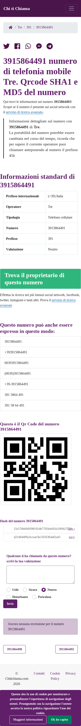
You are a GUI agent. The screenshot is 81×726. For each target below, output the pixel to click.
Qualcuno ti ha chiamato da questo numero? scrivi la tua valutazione (38, 558)
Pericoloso (44, 597)
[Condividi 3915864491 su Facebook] (17, 47)
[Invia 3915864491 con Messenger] (39, 47)
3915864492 (66, 649)
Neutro (52, 589)
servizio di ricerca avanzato (24, 112)
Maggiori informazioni (28, 719)
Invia (10, 603)
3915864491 (44, 27)
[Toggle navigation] (71, 8)
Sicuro (33, 589)
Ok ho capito (59, 719)
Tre (19, 27)
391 (29, 27)
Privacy (70, 673)
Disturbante (20, 597)
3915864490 (14, 649)
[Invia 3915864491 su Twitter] (28, 47)
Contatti (39, 673)
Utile (15, 589)
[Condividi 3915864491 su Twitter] (6, 47)
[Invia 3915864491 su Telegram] (49, 47)
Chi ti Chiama (16, 8)
